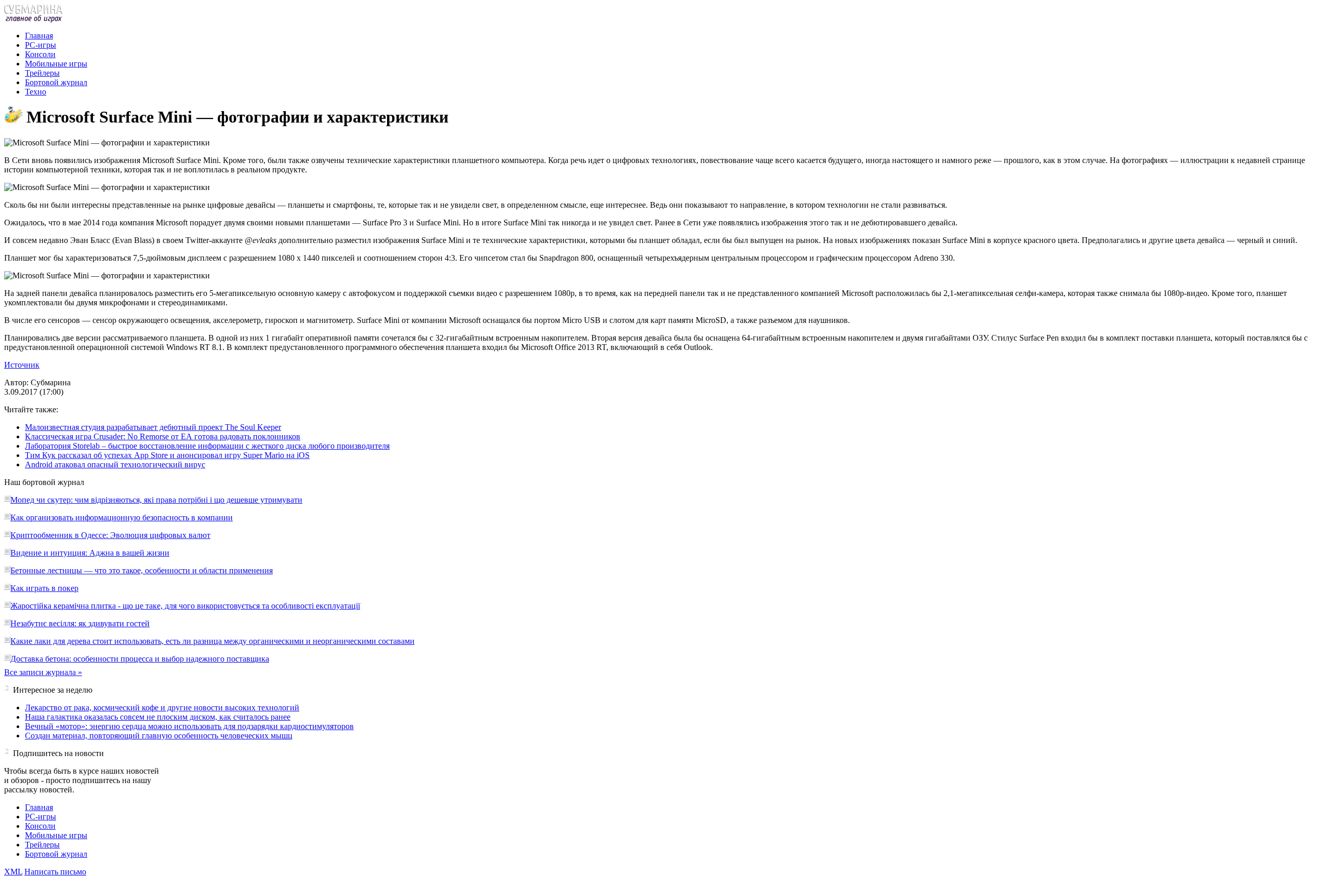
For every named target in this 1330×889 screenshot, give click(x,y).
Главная (39, 35)
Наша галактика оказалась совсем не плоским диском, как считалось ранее (157, 716)
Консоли (40, 54)
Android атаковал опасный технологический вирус (115, 464)
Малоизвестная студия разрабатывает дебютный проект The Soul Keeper (153, 427)
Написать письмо (55, 871)
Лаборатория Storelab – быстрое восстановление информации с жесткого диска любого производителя (207, 445)
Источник (21, 364)
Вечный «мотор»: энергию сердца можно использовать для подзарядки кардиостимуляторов (189, 726)
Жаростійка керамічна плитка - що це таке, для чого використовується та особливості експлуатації (185, 605)
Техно (35, 91)
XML (13, 871)
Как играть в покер (44, 588)
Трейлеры (42, 73)
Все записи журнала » (43, 672)
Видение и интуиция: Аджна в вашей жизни (89, 552)
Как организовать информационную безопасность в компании (121, 517)
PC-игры (40, 45)
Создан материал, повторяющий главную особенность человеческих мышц (158, 735)
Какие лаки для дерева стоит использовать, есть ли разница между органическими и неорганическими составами (212, 641)
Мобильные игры (56, 63)
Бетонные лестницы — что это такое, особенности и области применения (141, 570)
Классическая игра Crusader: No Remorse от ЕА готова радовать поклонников (162, 436)
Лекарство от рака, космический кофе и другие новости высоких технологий (162, 707)
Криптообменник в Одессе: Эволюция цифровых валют (110, 535)
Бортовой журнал (56, 82)
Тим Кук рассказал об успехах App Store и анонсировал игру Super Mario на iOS (167, 455)
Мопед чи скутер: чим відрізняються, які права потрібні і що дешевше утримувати (156, 499)
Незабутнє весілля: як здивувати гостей (80, 623)
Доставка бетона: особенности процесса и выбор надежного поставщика (139, 658)
